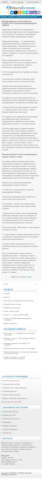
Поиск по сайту (33, 2)
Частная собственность (11, 381)
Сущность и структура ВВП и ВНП (16, 315)
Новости (11, 17)
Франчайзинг (7, 422)
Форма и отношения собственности (15, 398)
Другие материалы (10, 323)
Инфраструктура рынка (12, 308)
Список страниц (17, 2)
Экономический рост (10, 391)
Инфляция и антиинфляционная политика (18, 301)
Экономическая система (26, 17)
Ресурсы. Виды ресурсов (11, 395)
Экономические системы (11, 384)
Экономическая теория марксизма (15, 388)
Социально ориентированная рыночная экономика (18, 319)
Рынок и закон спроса (11, 311)
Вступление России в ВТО (12, 402)
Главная (4, 2)
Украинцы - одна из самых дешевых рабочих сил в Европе (19, 339)
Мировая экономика (10, 426)
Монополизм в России (10, 412)
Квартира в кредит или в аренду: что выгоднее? (17, 344)
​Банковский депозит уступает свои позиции (19, 348)
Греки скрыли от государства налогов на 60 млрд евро (19, 334)
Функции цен (7, 433)
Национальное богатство (11, 419)
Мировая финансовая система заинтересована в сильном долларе (20, 352)
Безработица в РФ (9, 415)
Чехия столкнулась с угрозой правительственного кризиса (14, 357)
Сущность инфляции (10, 429)
